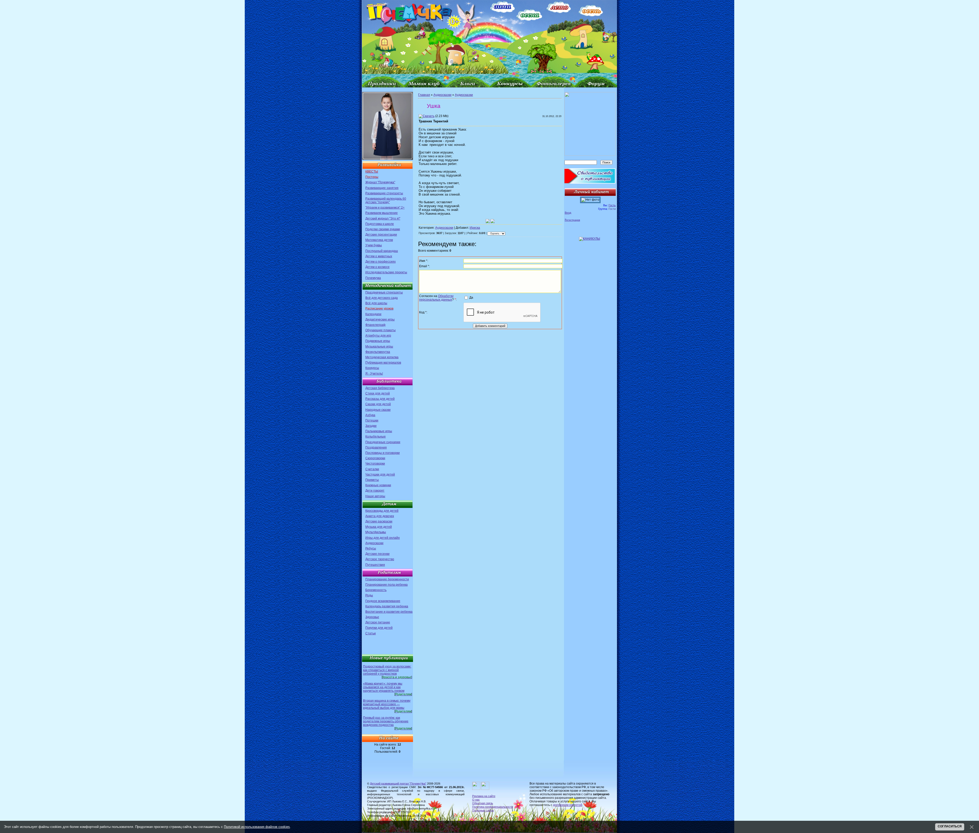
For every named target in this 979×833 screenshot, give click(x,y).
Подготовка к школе (379, 224)
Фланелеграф (375, 325)
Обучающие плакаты (380, 330)
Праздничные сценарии (382, 442)
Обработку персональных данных (436, 297)
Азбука (370, 415)
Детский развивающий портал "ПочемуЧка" (398, 783)
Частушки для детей (380, 474)
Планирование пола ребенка (386, 584)
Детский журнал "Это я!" (382, 218)
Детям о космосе (377, 267)
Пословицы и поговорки (382, 453)
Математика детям (379, 240)
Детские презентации (381, 234)
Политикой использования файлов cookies (257, 827)
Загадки (371, 426)
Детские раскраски (378, 521)
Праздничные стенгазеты (384, 292)
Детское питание (377, 622)
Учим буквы (373, 245)
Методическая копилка (381, 357)
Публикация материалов (383, 362)
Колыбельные (375, 436)
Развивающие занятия (381, 188)
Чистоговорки (375, 463)
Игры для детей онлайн (382, 538)
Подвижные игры (377, 341)
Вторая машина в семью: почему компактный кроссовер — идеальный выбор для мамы (386, 704)
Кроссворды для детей (381, 510)
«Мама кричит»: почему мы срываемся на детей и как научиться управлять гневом (383, 687)
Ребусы (370, 548)
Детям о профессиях (380, 261)
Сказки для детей (378, 404)
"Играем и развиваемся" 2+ (385, 207)
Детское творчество (379, 559)
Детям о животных (378, 256)
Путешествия (375, 565)
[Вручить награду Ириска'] (493, 221)
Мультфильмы (375, 532)
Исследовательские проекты (386, 272)
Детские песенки (377, 554)
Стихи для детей (377, 393)
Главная (424, 95)
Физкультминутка (377, 352)
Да (471, 297)
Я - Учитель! (374, 373)
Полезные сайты (483, 810)
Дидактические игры (380, 319)
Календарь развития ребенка (386, 606)
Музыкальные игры (379, 346)
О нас (476, 799)
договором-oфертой (567, 805)
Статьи (370, 633)
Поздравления (376, 447)
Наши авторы (375, 496)
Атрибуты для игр (378, 335)
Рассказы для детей (380, 399)
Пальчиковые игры (378, 431)
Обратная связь (482, 803)
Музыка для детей (378, 527)
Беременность (376, 590)
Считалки (372, 469)
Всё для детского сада (381, 298)
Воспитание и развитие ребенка (389, 611)
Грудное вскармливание (382, 601)
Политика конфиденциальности (492, 806)
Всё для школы (376, 303)
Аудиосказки (374, 543)
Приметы (372, 480)
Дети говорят (374, 490)
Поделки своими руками (382, 229)
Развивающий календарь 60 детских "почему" (385, 200)
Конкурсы (372, 368)
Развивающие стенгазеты (384, 193)
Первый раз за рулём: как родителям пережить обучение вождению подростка (385, 721)
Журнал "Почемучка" (380, 182)
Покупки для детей (379, 628)
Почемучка (373, 278)
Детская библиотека (380, 388)
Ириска (475, 227)
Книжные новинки (378, 485)
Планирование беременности (387, 579)
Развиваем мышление (381, 213)
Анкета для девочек (379, 516)
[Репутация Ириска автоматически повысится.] (488, 221)
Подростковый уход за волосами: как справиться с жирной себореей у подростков (387, 670)
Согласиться (950, 826)
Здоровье (372, 617)
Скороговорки (375, 458)
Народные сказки (378, 410)
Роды (369, 595)
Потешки (371, 420)
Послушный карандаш (381, 251)
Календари (373, 314)
